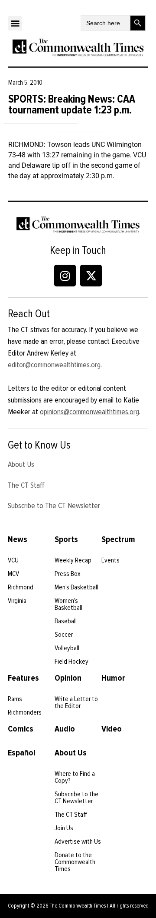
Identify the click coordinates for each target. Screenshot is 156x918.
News (17, 539)
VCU (13, 560)
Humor (113, 678)
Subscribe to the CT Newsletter (76, 797)
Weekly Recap (73, 560)
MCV (13, 573)
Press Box (68, 573)
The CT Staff (26, 485)
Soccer (64, 634)
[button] (15, 23)
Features (23, 678)
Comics (20, 729)
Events (110, 560)
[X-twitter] (91, 275)
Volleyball (67, 648)
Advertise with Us (78, 841)
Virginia (17, 600)
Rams (15, 699)
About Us (21, 464)
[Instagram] (65, 275)
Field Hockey (71, 661)
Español (22, 753)
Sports (66, 539)
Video (111, 729)
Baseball (66, 621)
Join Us (64, 828)
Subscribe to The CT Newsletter (54, 505)
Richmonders (25, 712)
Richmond (20, 587)
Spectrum (118, 539)
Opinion (68, 678)
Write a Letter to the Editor (76, 702)
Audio (65, 729)
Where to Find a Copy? (75, 777)
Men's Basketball (76, 587)
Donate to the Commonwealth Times (75, 862)
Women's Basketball (68, 604)
